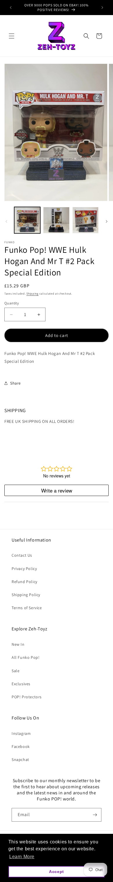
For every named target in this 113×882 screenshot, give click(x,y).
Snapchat (20, 759)
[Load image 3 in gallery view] (85, 220)
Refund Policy (24, 581)
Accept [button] (56, 871)
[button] (11, 36)
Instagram (21, 733)
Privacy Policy (24, 568)
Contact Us (22, 555)
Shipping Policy (26, 594)
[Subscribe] (94, 815)
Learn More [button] (21, 856)
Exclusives (21, 683)
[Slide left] (6, 221)
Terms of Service (27, 607)
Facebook (21, 746)
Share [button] (15, 383)
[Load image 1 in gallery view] (27, 220)
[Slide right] (106, 221)
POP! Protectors (27, 696)
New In (18, 644)
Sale (15, 670)
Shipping (32, 293)
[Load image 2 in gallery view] (56, 220)
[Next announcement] (102, 7)
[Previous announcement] (10, 7)
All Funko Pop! (25, 657)
